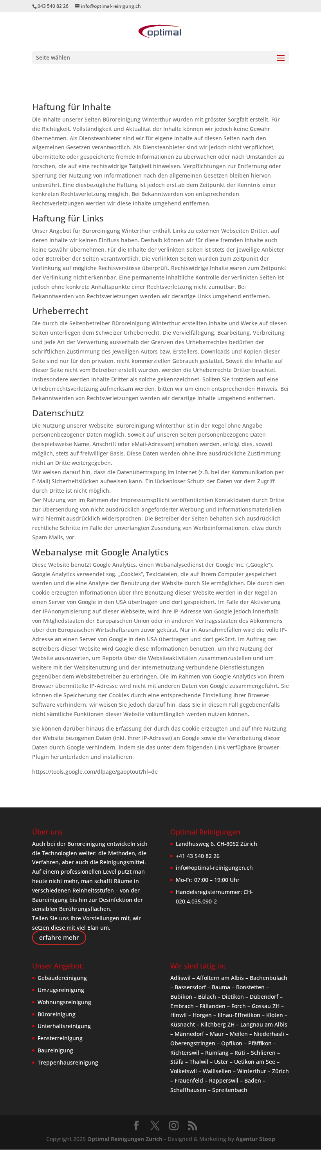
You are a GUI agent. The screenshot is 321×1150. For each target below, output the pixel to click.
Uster (221, 1061)
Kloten (274, 1015)
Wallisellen (217, 1071)
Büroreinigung (57, 1014)
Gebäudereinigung (62, 977)
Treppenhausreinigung (68, 1062)
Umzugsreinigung (61, 990)
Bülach (207, 996)
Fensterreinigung (60, 1038)
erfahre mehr (59, 937)
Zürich (280, 1071)
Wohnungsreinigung (64, 1002)
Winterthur (251, 1071)
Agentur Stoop (255, 1139)
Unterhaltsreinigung (64, 1026)
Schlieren (263, 1052)
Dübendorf (264, 996)
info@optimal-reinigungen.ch (214, 867)
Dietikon (233, 996)
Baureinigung (55, 1050)
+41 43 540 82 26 (198, 856)
